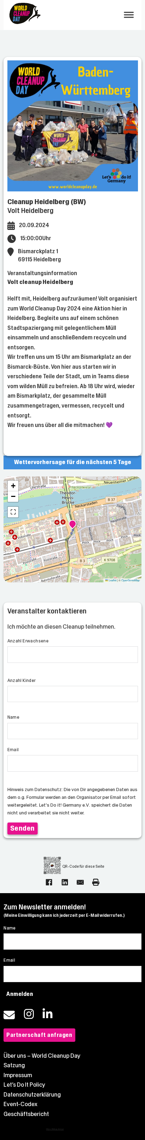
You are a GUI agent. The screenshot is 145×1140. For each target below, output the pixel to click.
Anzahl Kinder (21, 680)
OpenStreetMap (130, 580)
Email (13, 750)
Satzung (14, 1065)
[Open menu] (129, 15)
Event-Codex (20, 1104)
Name (13, 717)
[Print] (95, 882)
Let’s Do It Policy (24, 1085)
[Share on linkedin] (64, 882)
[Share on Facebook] (48, 882)
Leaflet (112, 580)
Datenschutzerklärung (32, 1095)
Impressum (18, 1075)
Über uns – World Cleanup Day (42, 1056)
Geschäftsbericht (26, 1114)
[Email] (80, 882)
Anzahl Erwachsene (28, 641)
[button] (72, 524)
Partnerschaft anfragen (39, 1035)
